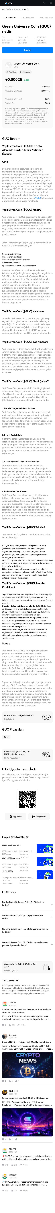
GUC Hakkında (10, 18)
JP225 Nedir (7, 872)
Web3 (38, 198)
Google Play (41, 817)
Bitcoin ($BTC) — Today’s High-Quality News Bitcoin (26, 1042)
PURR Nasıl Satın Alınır (11, 845)
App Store (17, 817)
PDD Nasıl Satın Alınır (11, 858)
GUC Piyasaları (28, 18)
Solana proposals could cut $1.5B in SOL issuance (25, 1098)
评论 (6, 1165)
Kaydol (27, 50)
